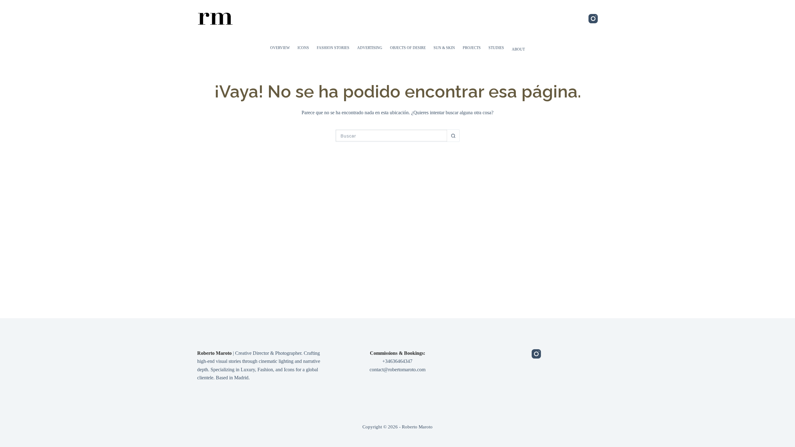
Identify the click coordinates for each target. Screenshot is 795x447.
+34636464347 (397, 361)
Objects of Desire (408, 48)
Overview (280, 48)
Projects (472, 48)
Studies (496, 48)
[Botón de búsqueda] (453, 135)
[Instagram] (593, 18)
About (518, 49)
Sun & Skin (444, 48)
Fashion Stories (333, 48)
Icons (303, 48)
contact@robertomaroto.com (397, 369)
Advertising (369, 48)
